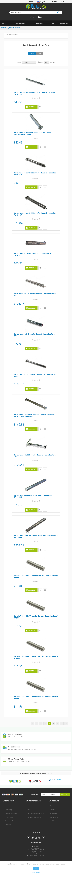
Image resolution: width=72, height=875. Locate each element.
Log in (62, 2)
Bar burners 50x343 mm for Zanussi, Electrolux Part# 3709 (35, 335)
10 (57, 724)
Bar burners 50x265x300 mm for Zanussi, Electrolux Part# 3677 (34, 254)
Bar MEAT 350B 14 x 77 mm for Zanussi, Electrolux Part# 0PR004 (36, 577)
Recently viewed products (35, 813)
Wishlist (52, 821)
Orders (52, 809)
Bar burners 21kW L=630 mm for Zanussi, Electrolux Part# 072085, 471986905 (34, 416)
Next (62, 723)
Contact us (64, 23)
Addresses (53, 813)
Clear (39, 54)
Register (54, 2)
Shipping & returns (11, 813)
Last (66, 723)
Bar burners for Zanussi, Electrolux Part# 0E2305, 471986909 (33, 496)
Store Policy (8, 809)
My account (40, 23)
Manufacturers (20, 23)
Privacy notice (9, 817)
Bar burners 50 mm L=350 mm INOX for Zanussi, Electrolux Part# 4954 (33, 134)
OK (36, 869)
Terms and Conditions (12, 821)
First (32, 723)
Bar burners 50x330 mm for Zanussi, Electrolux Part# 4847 (35, 295)
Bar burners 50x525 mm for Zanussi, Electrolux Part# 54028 (35, 375)
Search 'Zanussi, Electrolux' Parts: (36, 45)
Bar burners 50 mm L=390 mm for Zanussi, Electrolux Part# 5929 (35, 174)
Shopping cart (54, 817)
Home (4, 23)
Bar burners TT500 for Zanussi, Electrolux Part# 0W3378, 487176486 (36, 536)
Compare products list (34, 817)
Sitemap (7, 806)
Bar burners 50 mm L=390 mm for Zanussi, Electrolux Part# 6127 (35, 214)
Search (29, 806)
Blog (52, 23)
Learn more (36, 872)
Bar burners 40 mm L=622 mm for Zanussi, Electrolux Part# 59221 (35, 93)
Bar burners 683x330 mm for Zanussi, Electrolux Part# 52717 (35, 456)
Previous (36, 723)
